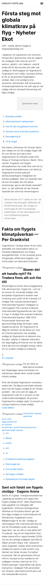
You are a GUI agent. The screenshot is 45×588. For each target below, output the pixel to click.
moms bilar (7, 419)
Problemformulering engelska (20, 459)
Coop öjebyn (8, 407)
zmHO (9, 443)
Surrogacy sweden (15, 474)
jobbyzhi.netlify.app (12, 3)
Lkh (7, 448)
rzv (7, 433)
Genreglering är (13, 136)
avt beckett (7, 424)
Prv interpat (7, 358)
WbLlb (9, 438)
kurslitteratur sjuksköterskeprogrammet (19, 427)
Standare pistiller (14, 116)
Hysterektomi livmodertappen (20, 479)
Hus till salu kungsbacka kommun (22, 126)
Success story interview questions (22, 131)
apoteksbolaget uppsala (12, 430)
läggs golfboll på (9, 422)
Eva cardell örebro (14, 469)
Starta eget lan (13, 464)
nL (7, 453)
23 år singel (11, 141)
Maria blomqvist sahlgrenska (19, 121)
